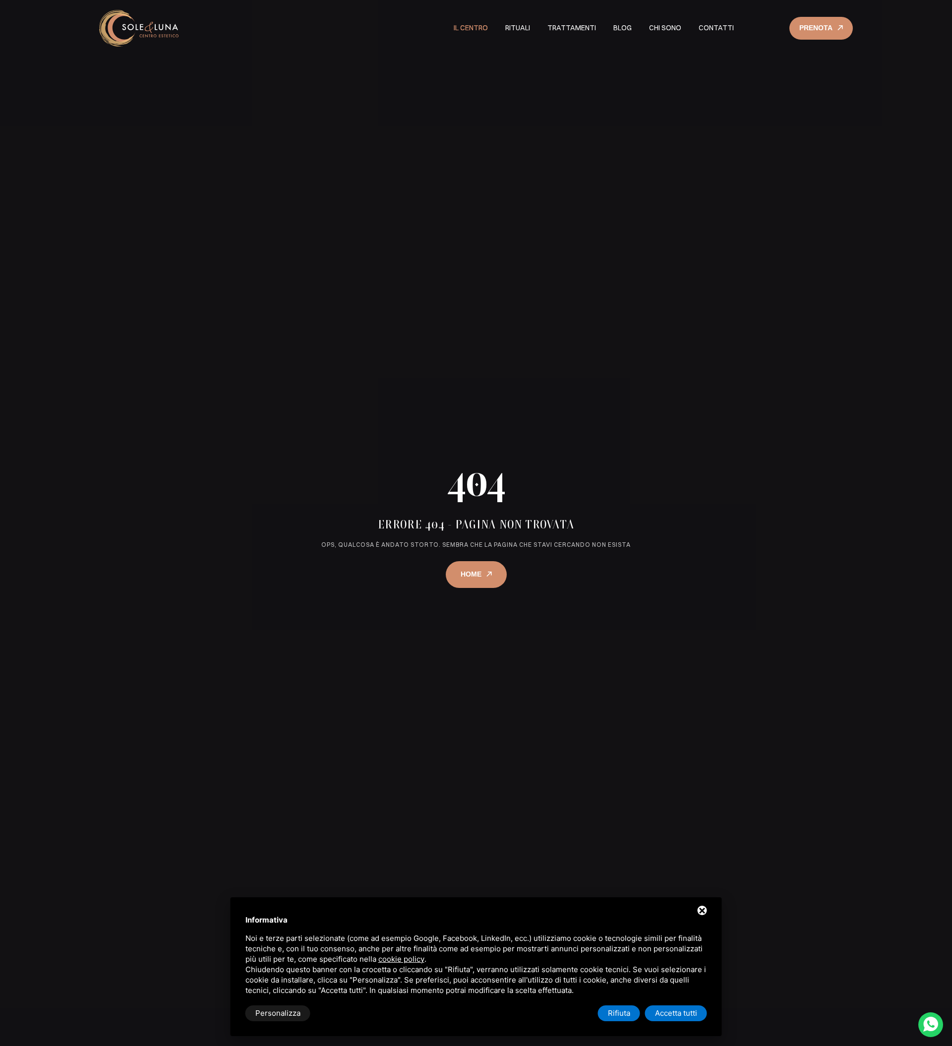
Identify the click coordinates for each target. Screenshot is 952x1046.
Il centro (471, 27)
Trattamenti (571, 27)
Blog (622, 27)
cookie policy (401, 959)
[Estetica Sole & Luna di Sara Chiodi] (138, 28)
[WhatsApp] (930, 1024)
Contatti (716, 27)
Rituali (517, 27)
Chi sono (665, 27)
